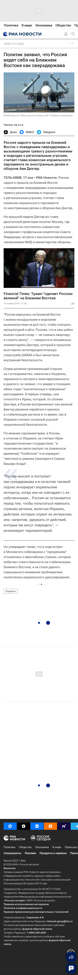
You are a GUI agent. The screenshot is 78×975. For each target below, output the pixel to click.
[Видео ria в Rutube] (63, 826)
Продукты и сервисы (53, 853)
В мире (56, 847)
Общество (25, 847)
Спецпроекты (12, 853)
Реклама (30, 853)
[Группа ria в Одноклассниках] (50, 826)
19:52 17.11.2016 (14, 43)
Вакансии (9, 868)
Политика (9, 847)
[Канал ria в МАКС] (10, 826)
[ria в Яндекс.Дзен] (23, 826)
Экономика (42, 847)
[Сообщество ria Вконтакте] (37, 826)
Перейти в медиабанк (61, 115)
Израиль (11, 591)
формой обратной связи (37, 928)
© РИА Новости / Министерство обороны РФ (26, 115)
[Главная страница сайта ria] (22, 34)
